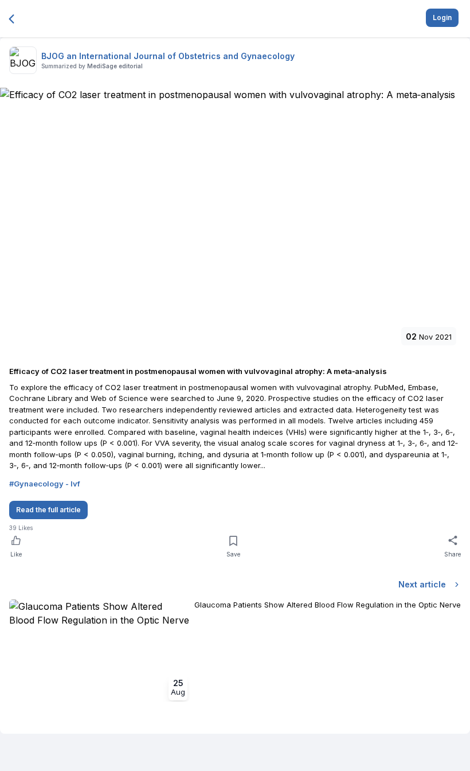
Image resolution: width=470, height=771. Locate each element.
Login (442, 17)
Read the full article (48, 509)
